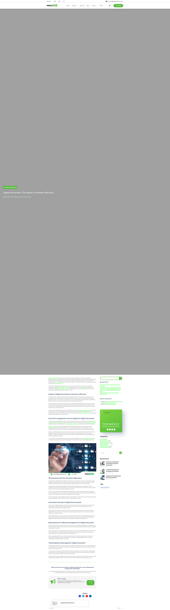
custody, (67, 388)
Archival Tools (103, 444)
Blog (88, 5)
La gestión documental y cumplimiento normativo (110, 387)
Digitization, (85, 387)
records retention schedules (71, 423)
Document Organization (105, 446)
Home (67, 5)
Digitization (60, 422)
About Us (82, 5)
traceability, (62, 387)
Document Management (10, 187)
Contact (94, 5)
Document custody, (52, 426)
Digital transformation (53, 378)
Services (74, 5)
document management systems (84, 410)
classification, (58, 388)
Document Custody (104, 440)
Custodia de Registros (111, 404)
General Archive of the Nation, (89, 438)
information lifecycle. (58, 383)
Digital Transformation (104, 447)
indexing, (63, 388)
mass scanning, (89, 422)
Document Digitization (104, 442)
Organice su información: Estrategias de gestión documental (112, 463)
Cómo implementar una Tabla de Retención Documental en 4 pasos (111, 402)
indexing (94, 422)
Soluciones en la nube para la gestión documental (110, 388)
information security (86, 412)
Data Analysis (103, 439)
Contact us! (90, 582)
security (66, 387)
